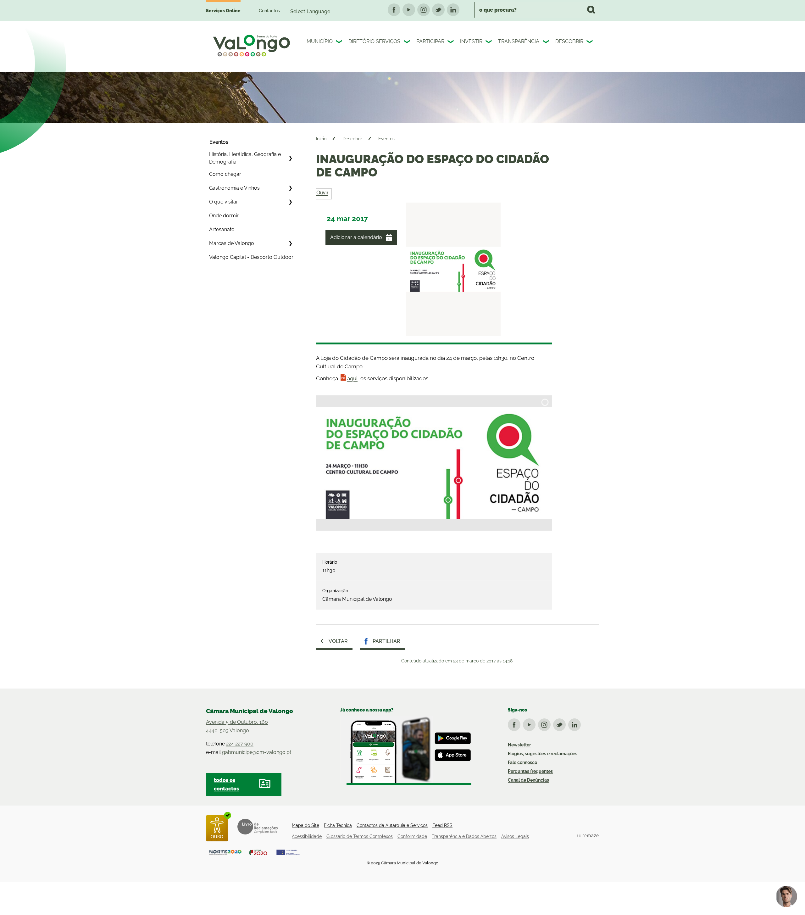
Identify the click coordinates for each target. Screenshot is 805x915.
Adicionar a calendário (356, 237)
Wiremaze (588, 836)
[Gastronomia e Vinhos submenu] (290, 188)
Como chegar (225, 174)
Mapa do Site (305, 825)
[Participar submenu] (451, 42)
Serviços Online (223, 10)
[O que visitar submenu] (290, 202)
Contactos (269, 10)
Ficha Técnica (338, 825)
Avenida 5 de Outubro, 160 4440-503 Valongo (237, 726)
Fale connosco (522, 762)
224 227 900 (239, 744)
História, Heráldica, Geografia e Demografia (245, 158)
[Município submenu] (340, 42)
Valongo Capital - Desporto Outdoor (251, 257)
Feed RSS (442, 825)
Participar (430, 41)
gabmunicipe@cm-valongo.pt (256, 752)
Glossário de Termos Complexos (359, 836)
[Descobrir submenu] (590, 42)
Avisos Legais (515, 836)
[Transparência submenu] (546, 42)
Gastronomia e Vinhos (234, 188)
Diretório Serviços (374, 41)
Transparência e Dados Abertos (464, 836)
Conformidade (412, 836)
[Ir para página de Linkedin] (575, 723)
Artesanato (222, 229)
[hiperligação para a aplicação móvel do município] (405, 750)
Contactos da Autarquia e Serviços (392, 825)
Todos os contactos (226, 784)
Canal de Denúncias (528, 780)
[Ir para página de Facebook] (515, 723)
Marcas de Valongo (231, 243)
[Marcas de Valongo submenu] (290, 243)
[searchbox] (536, 10)
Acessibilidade (307, 836)
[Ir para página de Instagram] (545, 723)
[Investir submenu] (489, 42)
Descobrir (569, 41)
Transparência (518, 41)
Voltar (338, 641)
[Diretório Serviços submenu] (407, 42)
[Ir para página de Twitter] (560, 723)
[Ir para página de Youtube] (530, 723)
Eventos (218, 142)
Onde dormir (224, 216)
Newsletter (519, 744)
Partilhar (386, 641)
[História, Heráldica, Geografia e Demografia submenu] (290, 158)
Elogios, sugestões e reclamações (542, 753)
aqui (352, 378)
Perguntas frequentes (530, 771)
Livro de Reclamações (257, 826)
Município (320, 41)
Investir (471, 41)
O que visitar (223, 202)
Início (321, 138)
